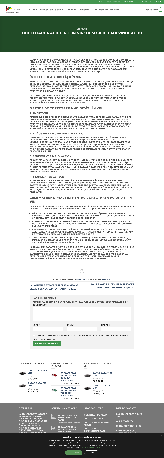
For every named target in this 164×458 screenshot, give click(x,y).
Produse (44, 10)
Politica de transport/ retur (98, 424)
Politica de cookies (95, 419)
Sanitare (72, 10)
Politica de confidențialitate (94, 430)
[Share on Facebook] (82, 271)
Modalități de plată (95, 415)
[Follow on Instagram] (158, 2)
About (100, 2)
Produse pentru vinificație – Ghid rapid (68, 417)
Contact (117, 2)
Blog (108, 2)
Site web (105, 325)
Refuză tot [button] (91, 453)
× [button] (161, 436)
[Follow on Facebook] (156, 2)
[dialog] (82, 445)
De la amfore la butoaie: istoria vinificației (67, 429)
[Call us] (161, 2)
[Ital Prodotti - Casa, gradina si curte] (14, 10)
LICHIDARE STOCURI (100, 10)
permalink (107, 279)
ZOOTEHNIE (114, 10)
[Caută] (30, 10)
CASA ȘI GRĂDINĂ (57, 10)
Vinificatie (82, 29)
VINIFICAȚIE (84, 10)
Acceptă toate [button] (74, 453)
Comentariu (40, 305)
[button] (131, 1)
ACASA (36, 10)
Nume (36, 325)
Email (70, 325)
